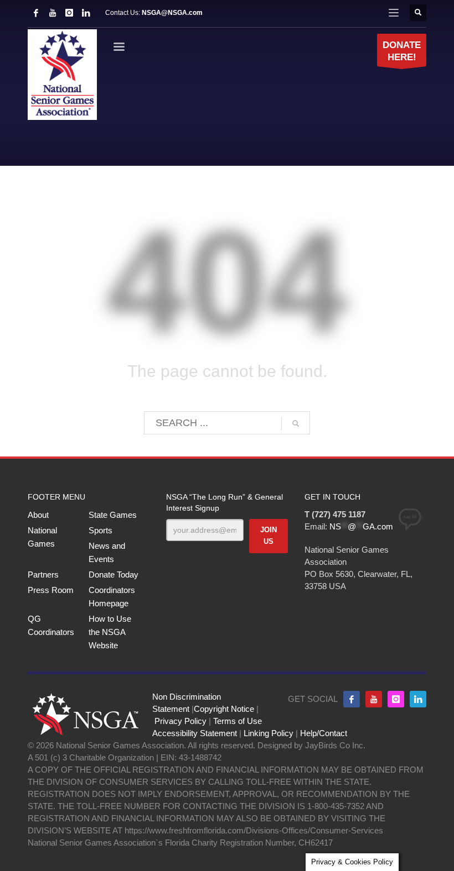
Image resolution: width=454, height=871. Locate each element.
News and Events (107, 552)
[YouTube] (52, 12)
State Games (113, 515)
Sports (100, 530)
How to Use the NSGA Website (110, 632)
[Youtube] (373, 699)
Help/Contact (323, 733)
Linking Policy (268, 733)
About (38, 515)
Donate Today (113, 574)
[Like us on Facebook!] (351, 699)
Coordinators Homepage (112, 596)
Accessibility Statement (194, 733)
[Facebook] (36, 12)
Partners (43, 574)
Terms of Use (237, 721)
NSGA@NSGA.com (172, 13)
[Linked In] (86, 12)
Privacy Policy (180, 721)
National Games (42, 537)
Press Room (51, 590)
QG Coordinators (51, 625)
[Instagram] (69, 12)
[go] (295, 423)
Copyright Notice (224, 708)
